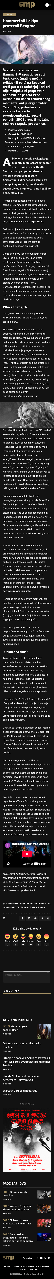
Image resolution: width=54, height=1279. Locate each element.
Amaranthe (13, 903)
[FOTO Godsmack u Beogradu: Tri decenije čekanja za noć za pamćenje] (44, 1237)
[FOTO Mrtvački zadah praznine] (44, 1194)
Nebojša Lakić (9, 907)
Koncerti (9, 14)
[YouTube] (41, 1258)
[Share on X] (29, 918)
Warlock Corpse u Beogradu (20, 1090)
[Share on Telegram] (42, 918)
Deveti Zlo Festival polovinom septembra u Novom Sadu (21, 1078)
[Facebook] (37, 1258)
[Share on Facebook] (22, 918)
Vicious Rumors (37, 907)
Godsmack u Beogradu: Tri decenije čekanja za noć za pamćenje (18, 1238)
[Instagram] (45, 1258)
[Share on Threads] (48, 918)
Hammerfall (44, 903)
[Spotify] (49, 1258)
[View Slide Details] (27, 1140)
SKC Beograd (23, 907)
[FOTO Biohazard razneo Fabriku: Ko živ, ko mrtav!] (44, 1223)
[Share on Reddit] (35, 918)
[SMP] (27, 5)
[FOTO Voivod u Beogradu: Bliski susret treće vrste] (44, 1208)
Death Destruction (28, 903)
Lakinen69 (40, 1274)
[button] (5, 5)
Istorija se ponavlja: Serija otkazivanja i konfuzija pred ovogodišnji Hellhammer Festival (26, 1061)
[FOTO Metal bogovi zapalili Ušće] (44, 1031)
